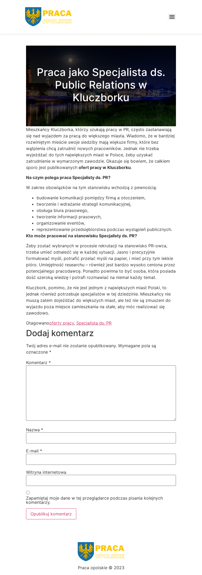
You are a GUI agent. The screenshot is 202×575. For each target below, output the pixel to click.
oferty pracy (61, 323)
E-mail (34, 451)
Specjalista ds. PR (94, 323)
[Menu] (172, 16)
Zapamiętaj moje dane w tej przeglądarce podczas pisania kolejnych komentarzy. (94, 500)
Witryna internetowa (46, 472)
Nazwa (34, 430)
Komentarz (38, 362)
